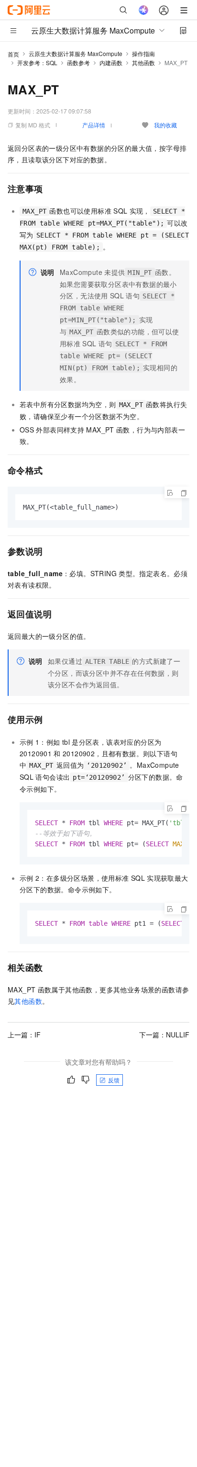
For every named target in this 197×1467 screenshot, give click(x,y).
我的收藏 (165, 125)
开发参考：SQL (37, 62)
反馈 (114, 1080)
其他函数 (143, 62)
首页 (13, 54)
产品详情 (93, 125)
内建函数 (110, 62)
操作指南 (143, 53)
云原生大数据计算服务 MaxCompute (75, 53)
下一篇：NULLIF (164, 1034)
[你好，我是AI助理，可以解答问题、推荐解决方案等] (143, 10)
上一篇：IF (24, 1034)
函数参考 (78, 62)
